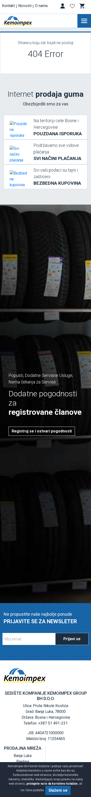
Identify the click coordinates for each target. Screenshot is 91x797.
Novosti (25, 5)
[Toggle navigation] (84, 21)
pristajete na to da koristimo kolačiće (52, 783)
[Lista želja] (73, 7)
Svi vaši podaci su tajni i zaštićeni (57, 176)
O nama (41, 5)
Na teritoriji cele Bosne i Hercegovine (57, 127)
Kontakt (8, 5)
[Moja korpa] (82, 6)
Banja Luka (23, 755)
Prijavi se (72, 639)
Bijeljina (22, 761)
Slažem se (58, 790)
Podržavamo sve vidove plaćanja (57, 152)
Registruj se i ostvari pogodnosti (42, 431)
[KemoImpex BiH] (25, 21)
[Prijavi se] (63, 7)
